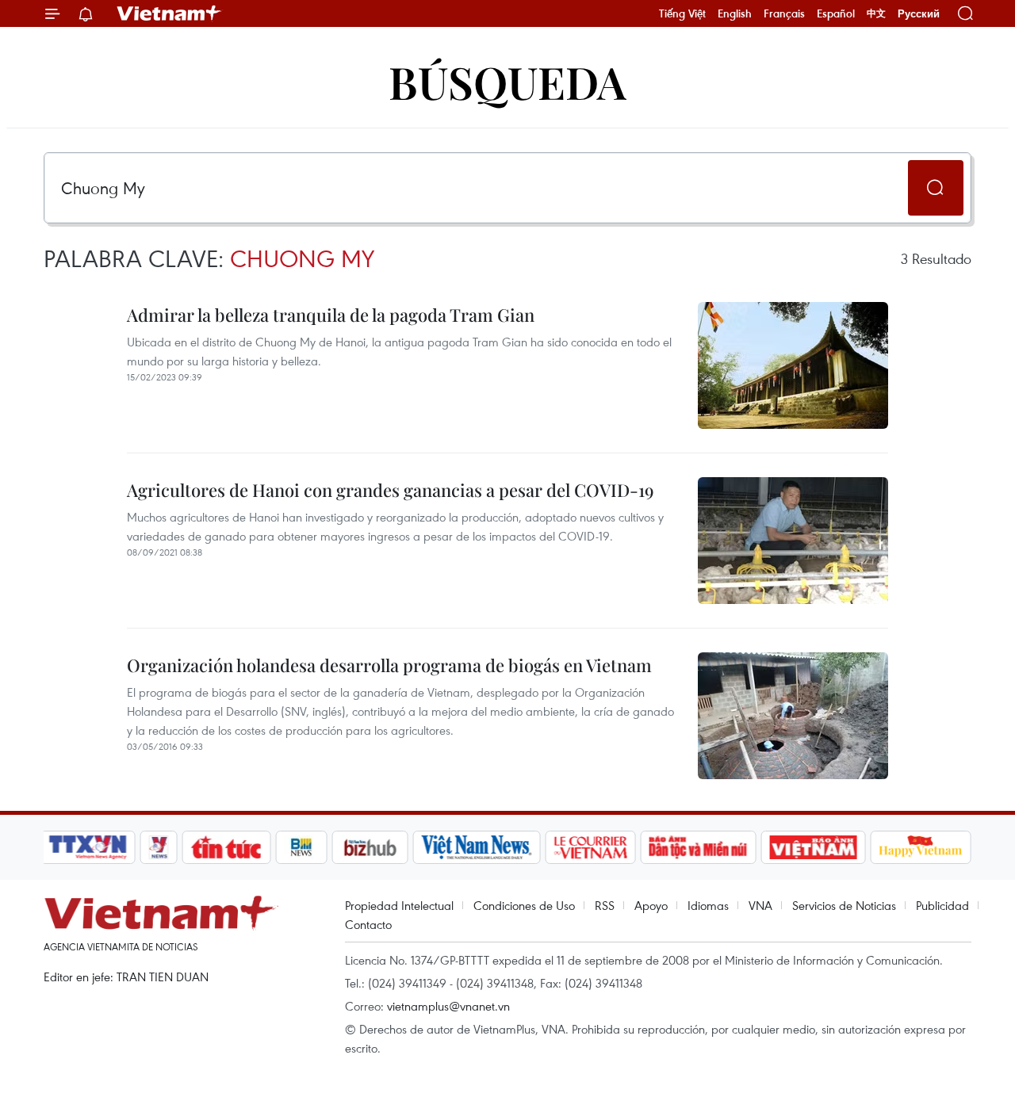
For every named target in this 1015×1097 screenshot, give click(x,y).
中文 (876, 13)
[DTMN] (698, 847)
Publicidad (942, 905)
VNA (760, 905)
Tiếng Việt (682, 13)
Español (836, 13)
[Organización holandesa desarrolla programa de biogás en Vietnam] (793, 715)
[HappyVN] (920, 847)
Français (784, 13)
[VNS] (476, 847)
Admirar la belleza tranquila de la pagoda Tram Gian (330, 315)
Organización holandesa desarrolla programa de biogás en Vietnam (389, 665)
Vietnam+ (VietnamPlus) (169, 13)
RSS (605, 905)
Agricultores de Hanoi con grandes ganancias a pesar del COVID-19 (390, 490)
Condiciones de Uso (524, 905)
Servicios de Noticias (844, 905)
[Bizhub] (369, 847)
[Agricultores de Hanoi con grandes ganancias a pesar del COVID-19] (793, 540)
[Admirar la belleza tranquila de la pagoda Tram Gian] (793, 365)
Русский (919, 14)
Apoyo (651, 905)
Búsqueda (507, 81)
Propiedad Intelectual (399, 905)
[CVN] (590, 847)
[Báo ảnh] (812, 847)
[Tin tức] (226, 847)
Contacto (368, 924)
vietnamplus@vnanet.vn (448, 1006)
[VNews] (159, 847)
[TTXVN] (88, 847)
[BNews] (301, 847)
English (735, 13)
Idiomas (708, 905)
